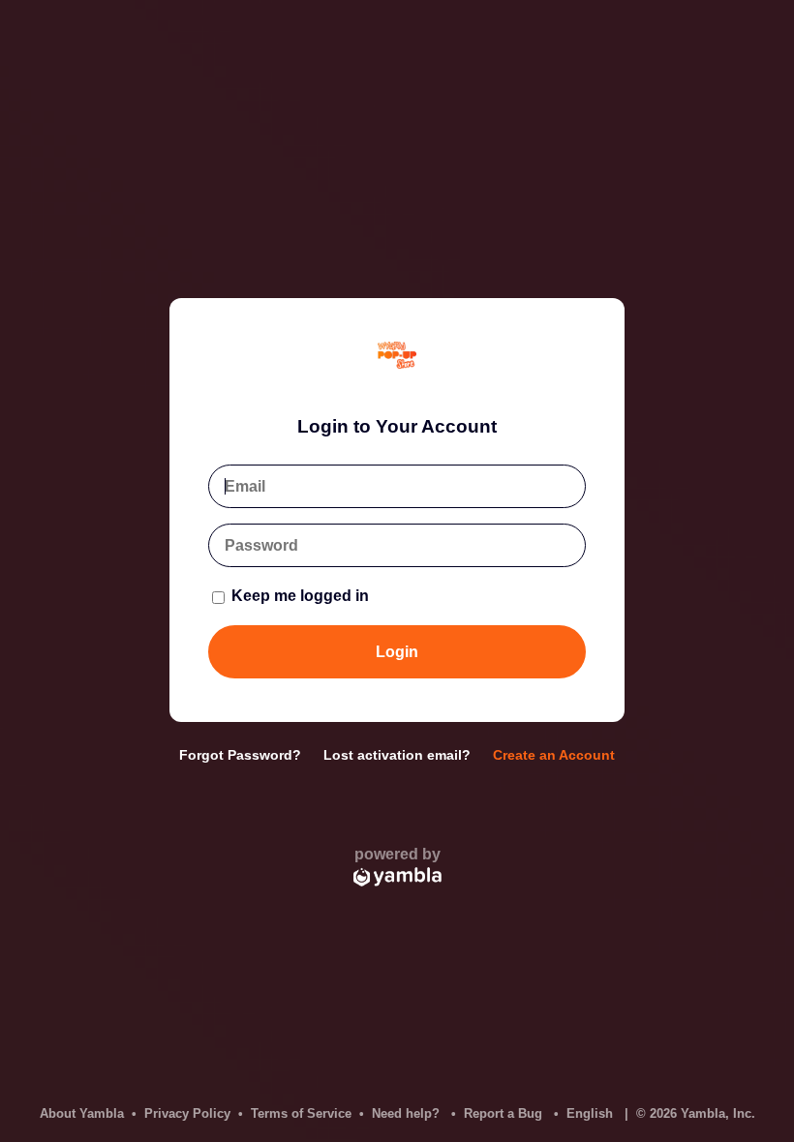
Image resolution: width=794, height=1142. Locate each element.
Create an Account (554, 755)
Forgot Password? (240, 755)
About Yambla (82, 1113)
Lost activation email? (397, 755)
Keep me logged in (298, 595)
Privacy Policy (187, 1113)
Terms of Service (301, 1113)
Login (397, 652)
